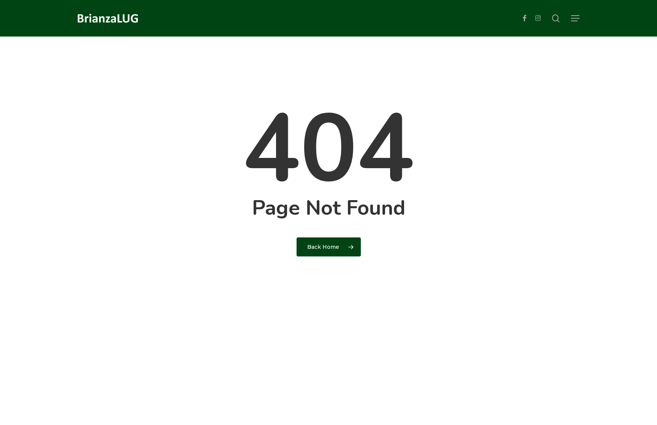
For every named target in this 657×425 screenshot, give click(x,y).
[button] (575, 18)
